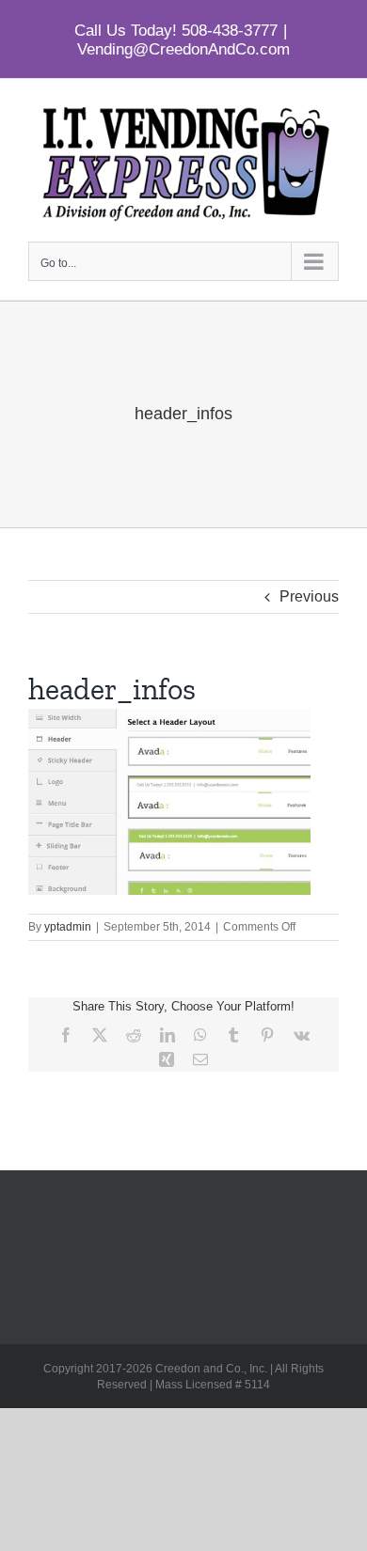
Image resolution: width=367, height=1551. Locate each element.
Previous (309, 596)
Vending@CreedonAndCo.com (183, 49)
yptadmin (67, 926)
